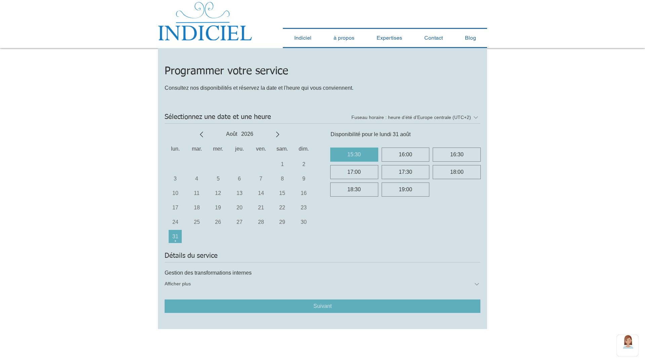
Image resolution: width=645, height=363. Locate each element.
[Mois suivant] (277, 134)
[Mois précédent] (202, 134)
